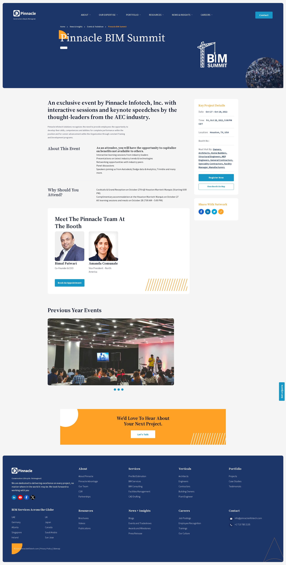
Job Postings (185, 518)
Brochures (83, 518)
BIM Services (135, 481)
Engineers (183, 481)
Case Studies (235, 481)
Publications (84, 528)
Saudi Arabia (51, 532)
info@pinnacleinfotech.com (248, 518)
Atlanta (15, 527)
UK (46, 517)
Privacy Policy (46, 548)
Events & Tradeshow (95, 26)
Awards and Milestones (139, 528)
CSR (81, 491)
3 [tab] (122, 389)
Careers (206, 14)
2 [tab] (119, 389)
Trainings (183, 528)
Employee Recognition (190, 523)
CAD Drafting (134, 496)
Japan (48, 522)
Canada (48, 527)
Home (62, 26)
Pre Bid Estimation (137, 476)
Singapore (17, 532)
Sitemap (56, 548)
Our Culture (184, 533)
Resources (155, 14)
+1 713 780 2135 (242, 524)
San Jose (49, 537)
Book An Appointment (69, 283)
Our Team (83, 486)
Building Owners (186, 491)
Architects (183, 476)
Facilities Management (139, 491)
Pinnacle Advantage (88, 481)
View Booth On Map (216, 186)
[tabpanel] (119, 351)
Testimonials (235, 486)
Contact (263, 15)
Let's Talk (143, 434)
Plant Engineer (186, 496)
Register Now (216, 177)
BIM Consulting (135, 486)
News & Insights (181, 14)
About (85, 14)
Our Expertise (107, 14)
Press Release (135, 533)
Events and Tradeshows (140, 523)
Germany (16, 522)
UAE (13, 517)
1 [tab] (115, 389)
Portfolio (132, 14)
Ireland (15, 537)
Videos (82, 523)
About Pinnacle (86, 476)
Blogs (131, 518)
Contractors (184, 486)
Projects (233, 476)
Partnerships (84, 496)
